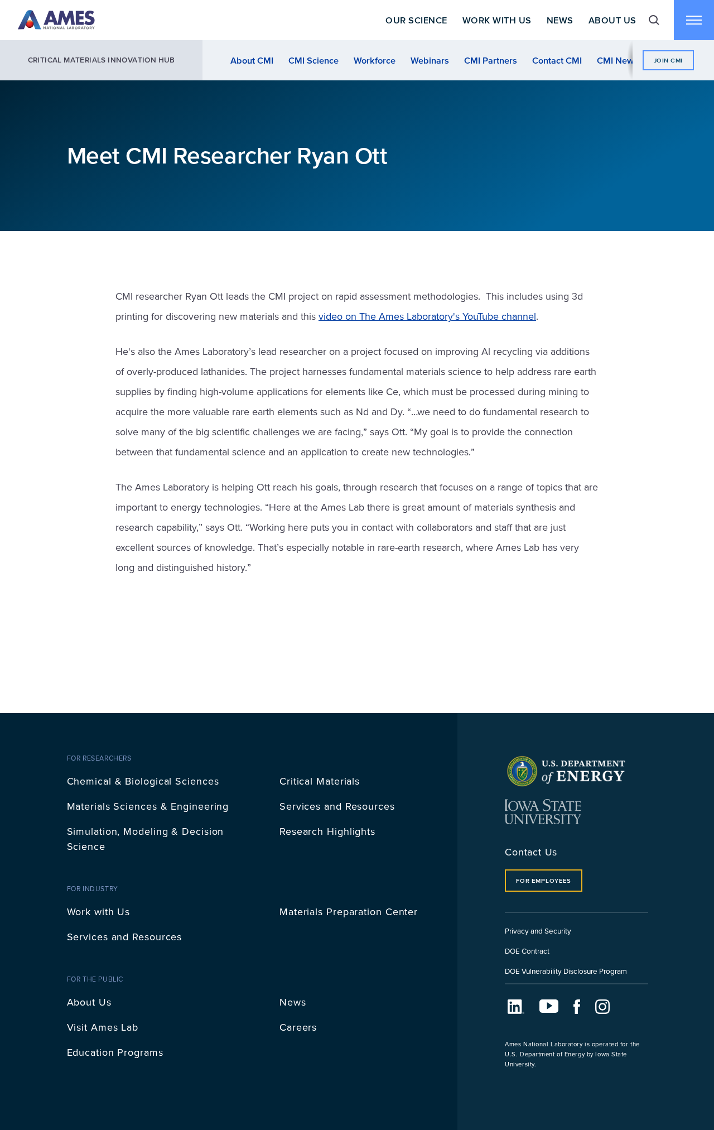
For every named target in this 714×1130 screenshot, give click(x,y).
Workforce (374, 60)
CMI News (617, 60)
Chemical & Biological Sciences (143, 781)
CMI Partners (490, 60)
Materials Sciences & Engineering (148, 806)
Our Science (416, 20)
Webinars (430, 60)
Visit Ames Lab (103, 1027)
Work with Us (99, 912)
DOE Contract (527, 950)
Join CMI (668, 60)
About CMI (251, 60)
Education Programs (115, 1052)
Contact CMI (557, 60)
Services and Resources (337, 806)
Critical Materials (319, 781)
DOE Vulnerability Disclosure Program (566, 970)
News (560, 20)
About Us (612, 20)
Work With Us (497, 20)
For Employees (543, 880)
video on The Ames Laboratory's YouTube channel (427, 316)
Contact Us (531, 852)
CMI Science (313, 60)
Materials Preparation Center (348, 912)
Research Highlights (327, 831)
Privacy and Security (538, 930)
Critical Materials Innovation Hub (101, 60)
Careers (298, 1027)
